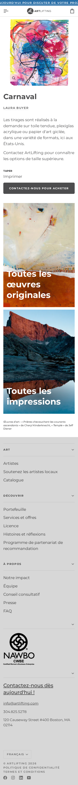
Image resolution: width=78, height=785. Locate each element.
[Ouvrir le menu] (9, 11)
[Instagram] (13, 778)
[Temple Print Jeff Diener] (39, 362)
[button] (39, 449)
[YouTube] (29, 778)
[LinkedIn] (21, 778)
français (15, 754)
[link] (39, 188)
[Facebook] (5, 778)
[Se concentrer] (39, 52)
